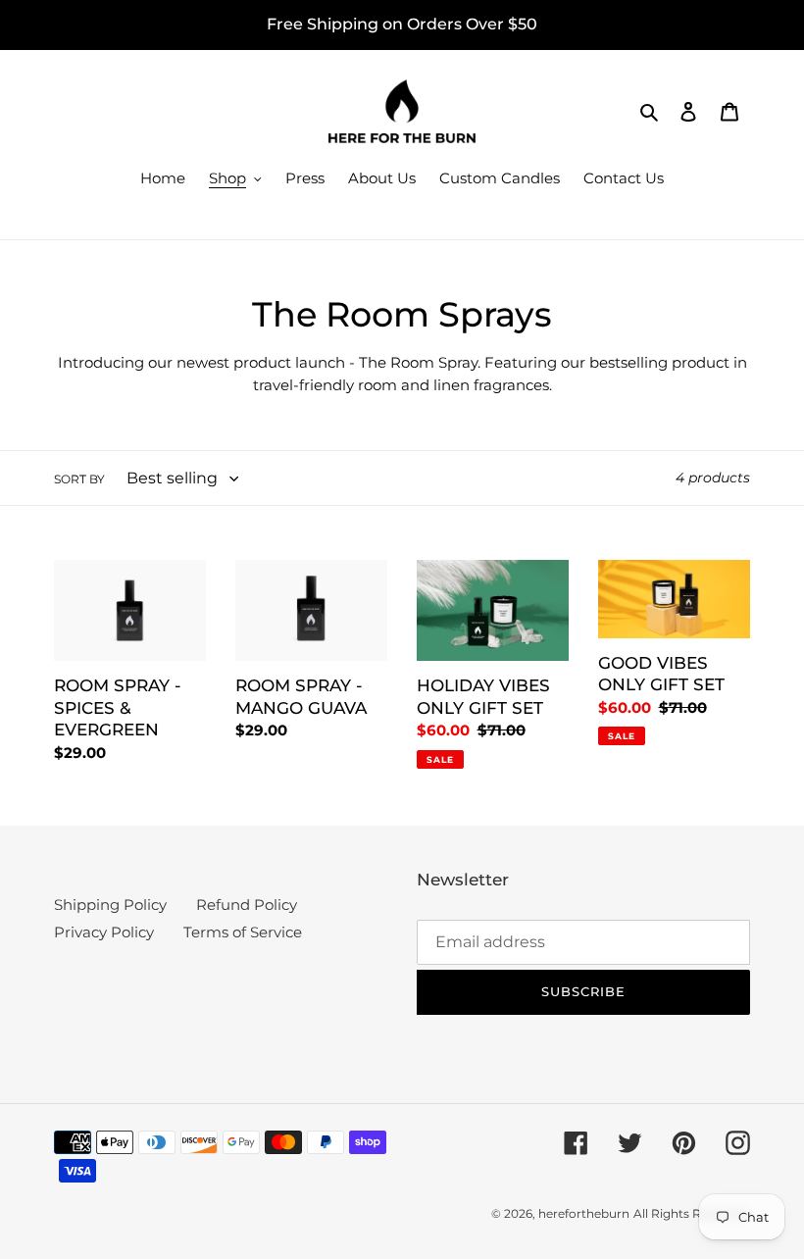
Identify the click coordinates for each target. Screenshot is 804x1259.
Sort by (79, 479)
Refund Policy (246, 904)
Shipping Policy (110, 904)
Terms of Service (242, 932)
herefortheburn (583, 1213)
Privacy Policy (104, 932)
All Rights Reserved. (691, 1213)
